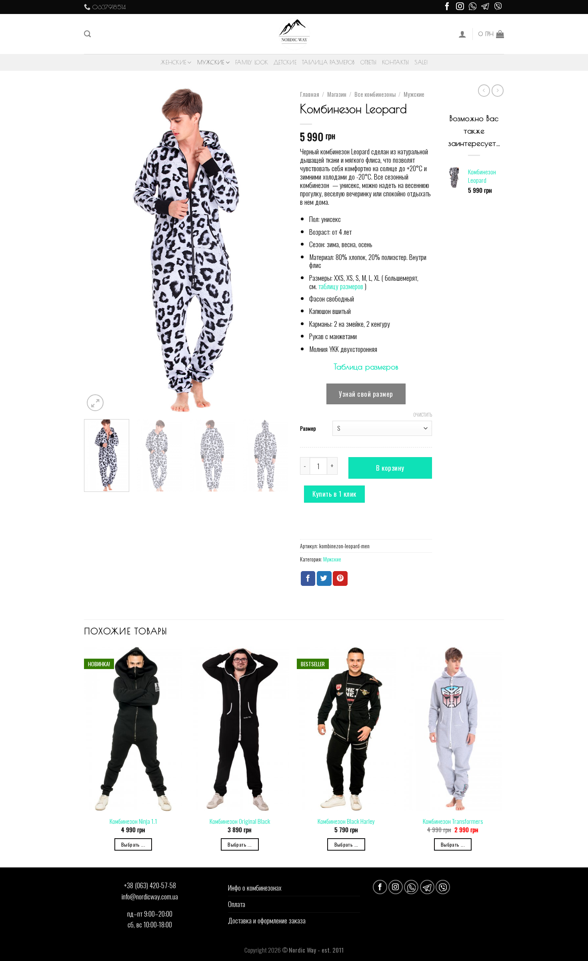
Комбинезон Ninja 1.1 (133, 821)
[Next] (274, 250)
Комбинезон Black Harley (346, 821)
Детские (285, 62)
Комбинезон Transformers (453, 821)
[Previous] (98, 250)
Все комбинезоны (375, 94)
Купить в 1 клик (334, 494)
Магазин (336, 94)
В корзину (390, 467)
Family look (251, 62)
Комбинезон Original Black (240, 821)
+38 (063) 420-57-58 (150, 885)
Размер (308, 428)
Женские (173, 62)
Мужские (210, 62)
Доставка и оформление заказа (267, 920)
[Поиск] (87, 34)
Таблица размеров (328, 62)
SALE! (420, 62)
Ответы (368, 62)
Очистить (423, 415)
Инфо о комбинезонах (255, 887)
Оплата (236, 904)
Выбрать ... (133, 844)
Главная (309, 94)
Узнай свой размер (366, 394)
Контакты (395, 62)
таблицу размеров (340, 286)
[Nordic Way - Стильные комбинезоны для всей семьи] (294, 34)
